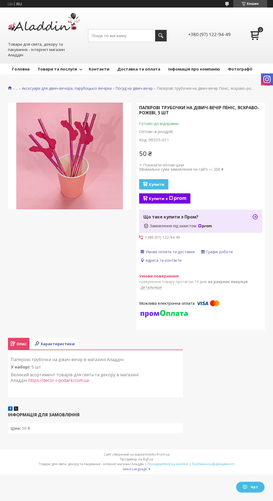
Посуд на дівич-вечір (134, 88)
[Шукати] (161, 35)
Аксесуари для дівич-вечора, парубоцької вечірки (67, 88)
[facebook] (10, 409)
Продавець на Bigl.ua (136, 459)
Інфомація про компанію (194, 69)
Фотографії (240, 69)
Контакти (99, 69)
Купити (156, 184)
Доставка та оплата (138, 69)
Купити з (158, 198)
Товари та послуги (57, 69)
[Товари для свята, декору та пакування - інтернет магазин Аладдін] (44, 24)
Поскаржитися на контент (167, 464)
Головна (21, 69)
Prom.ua (163, 454)
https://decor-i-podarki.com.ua (59, 380)
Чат (254, 487)
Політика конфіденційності (213, 464)
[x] (16, 409)
